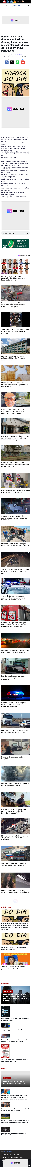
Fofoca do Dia (10, 34)
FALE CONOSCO (6, 1155)
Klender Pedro (18, 54)
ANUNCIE (16, 1155)
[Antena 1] (19, 1)
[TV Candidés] (23, 1)
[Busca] (28, 5)
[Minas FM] (14, 1)
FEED (21, 1157)
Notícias (7, 1078)
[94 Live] (4, 1)
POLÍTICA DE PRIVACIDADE (10, 1157)
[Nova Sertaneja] (11, 1)
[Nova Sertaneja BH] (8, 1)
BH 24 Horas (8, 991)
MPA (2, 34)
